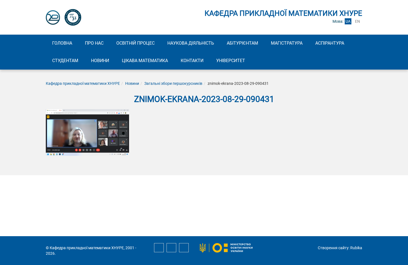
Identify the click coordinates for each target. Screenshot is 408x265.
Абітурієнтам (242, 43)
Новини (100, 60)
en (357, 21)
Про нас (94, 43)
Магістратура (287, 43)
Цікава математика (145, 60)
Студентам (65, 60)
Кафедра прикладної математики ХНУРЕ (83, 83)
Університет (230, 60)
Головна (62, 43)
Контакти (192, 60)
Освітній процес (135, 43)
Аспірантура (329, 43)
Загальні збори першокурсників (173, 83)
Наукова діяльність (190, 43)
